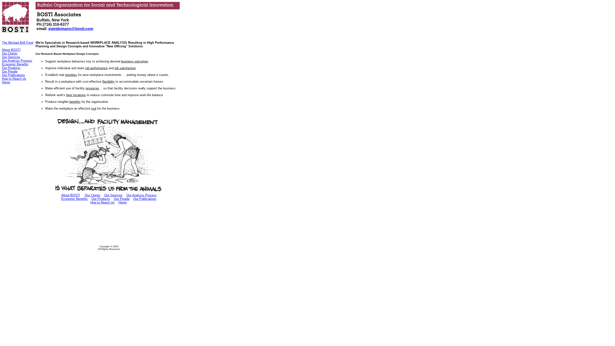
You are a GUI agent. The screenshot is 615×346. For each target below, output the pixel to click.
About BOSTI (11, 50)
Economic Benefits (15, 64)
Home (6, 82)
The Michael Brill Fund (17, 42)
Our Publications (13, 75)
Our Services (11, 57)
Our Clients (10, 53)
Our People (10, 71)
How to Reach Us (14, 78)
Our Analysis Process (17, 60)
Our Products (11, 68)
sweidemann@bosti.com (70, 29)
